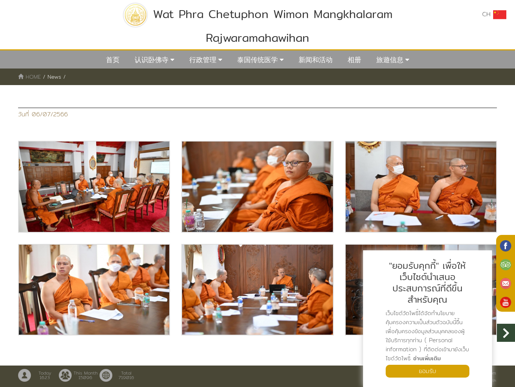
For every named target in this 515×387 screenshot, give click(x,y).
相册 (354, 59)
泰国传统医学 (257, 59)
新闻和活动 (316, 59)
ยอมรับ (427, 371)
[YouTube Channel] (505, 301)
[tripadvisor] (505, 264)
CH (487, 14)
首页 (113, 59)
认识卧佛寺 (152, 59)
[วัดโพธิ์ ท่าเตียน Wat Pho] (505, 245)
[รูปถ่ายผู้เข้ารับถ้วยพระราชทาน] (94, 187)
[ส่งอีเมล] (505, 283)
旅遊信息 (389, 59)
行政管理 (202, 59)
